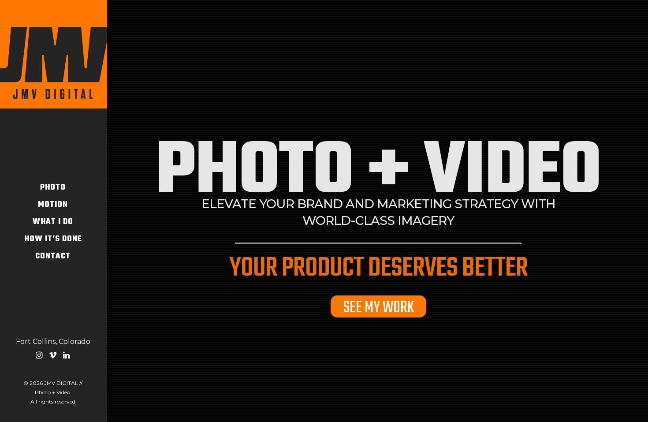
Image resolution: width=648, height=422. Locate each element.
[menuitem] (39, 356)
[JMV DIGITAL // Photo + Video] (52, 54)
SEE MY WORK (378, 306)
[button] (39, 356)
